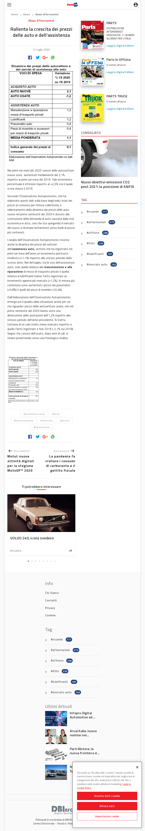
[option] (41, 524)
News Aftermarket (47, 14)
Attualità (15, 551)
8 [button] (54, 561)
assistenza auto (35, 414)
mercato (47, 420)
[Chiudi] (137, 767)
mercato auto (102, 264)
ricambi (98, 211)
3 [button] (36, 561)
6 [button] (47, 561)
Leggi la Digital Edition (120, 46)
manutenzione (24, 420)
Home (14, 14)
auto (57, 414)
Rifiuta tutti (107, 806)
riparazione (42, 427)
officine (98, 232)
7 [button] (51, 561)
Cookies (50, 615)
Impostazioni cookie (107, 816)
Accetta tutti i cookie (107, 796)
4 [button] (39, 561)
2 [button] (32, 561)
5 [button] (43, 561)
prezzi (65, 420)
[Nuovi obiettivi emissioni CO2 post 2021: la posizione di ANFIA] (109, 158)
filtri (96, 243)
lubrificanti (100, 253)
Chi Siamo (52, 592)
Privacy (50, 608)
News (27, 14)
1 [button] (28, 561)
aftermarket (101, 222)
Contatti (51, 600)
